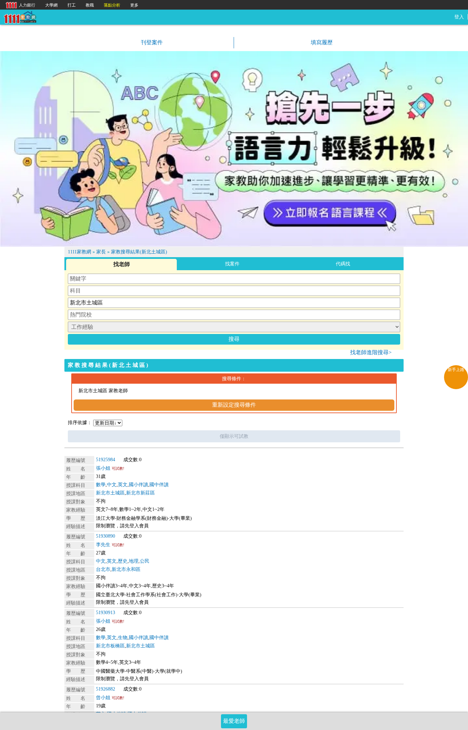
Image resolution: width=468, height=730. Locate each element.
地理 (133, 561)
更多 (134, 5)
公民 (144, 561)
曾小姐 (103, 697)
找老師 (121, 264)
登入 (459, 17)
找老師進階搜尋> (371, 352)
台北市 (103, 569)
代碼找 (343, 263)
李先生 (103, 544)
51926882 (105, 689)
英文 (122, 484)
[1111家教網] (20, 17)
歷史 (122, 561)
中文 (111, 484)
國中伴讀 (159, 484)
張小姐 (103, 468)
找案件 (232, 263)
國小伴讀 (138, 484)
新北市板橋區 (110, 645)
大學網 (51, 5)
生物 (122, 637)
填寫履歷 (321, 42)
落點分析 (112, 5)
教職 (90, 5)
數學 (101, 484)
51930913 (105, 612)
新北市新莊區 (140, 492)
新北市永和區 (126, 569)
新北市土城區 (110, 492)
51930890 (105, 536)
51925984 (105, 459)
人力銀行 (18, 5)
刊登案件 (151, 42)
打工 (71, 5)
